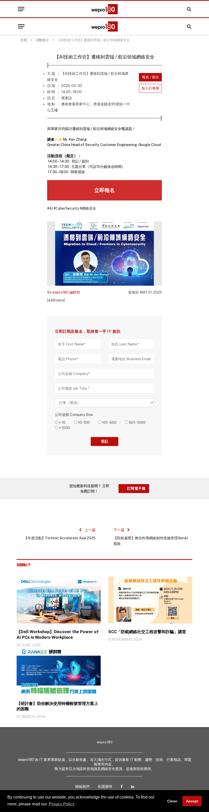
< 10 (62, 422)
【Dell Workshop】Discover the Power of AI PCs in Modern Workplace (58, 634)
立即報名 (104, 190)
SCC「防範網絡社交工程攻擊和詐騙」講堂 (147, 631)
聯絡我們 (82, 787)
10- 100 (83, 422)
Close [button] (172, 801)
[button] (78, 804)
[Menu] (21, 9)
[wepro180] (104, 9)
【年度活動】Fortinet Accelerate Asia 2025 (60, 538)
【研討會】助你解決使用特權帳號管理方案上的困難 (57, 706)
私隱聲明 (105, 787)
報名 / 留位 (150, 77)
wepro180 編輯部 (66, 292)
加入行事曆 (150, 88)
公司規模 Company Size (74, 415)
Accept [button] (192, 801)
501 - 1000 (137, 422)
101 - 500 (108, 422)
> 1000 (64, 428)
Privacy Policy (61, 804)
